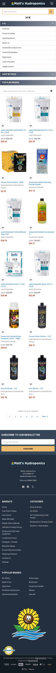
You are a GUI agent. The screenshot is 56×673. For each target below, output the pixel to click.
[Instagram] (28, 487)
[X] (33, 487)
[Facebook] (23, 487)
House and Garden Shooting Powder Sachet (40, 183)
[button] (51, 91)
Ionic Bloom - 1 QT (36, 388)
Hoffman (5, 29)
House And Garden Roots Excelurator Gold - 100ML (11, 337)
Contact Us (6, 558)
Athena (32, 590)
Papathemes (33, 661)
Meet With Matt (8, 519)
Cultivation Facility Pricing (12, 527)
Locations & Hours (9, 538)
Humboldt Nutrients (10, 52)
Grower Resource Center (11, 550)
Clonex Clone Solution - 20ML (12, 182)
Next (44, 416)
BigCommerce (40, 658)
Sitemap (5, 562)
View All (32, 594)
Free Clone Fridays (9, 511)
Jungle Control (8, 67)
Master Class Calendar (11, 523)
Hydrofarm (6, 586)
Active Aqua (33, 578)
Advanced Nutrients (10, 594)
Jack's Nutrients (8, 62)
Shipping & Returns (9, 554)
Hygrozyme (6, 57)
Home (4, 507)
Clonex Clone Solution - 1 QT (40, 336)
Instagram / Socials (9, 542)
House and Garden (36, 586)
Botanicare (33, 582)
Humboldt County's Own (11, 48)
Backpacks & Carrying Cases (41, 522)
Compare (3, 126)
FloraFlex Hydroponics (11, 590)
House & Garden (8, 33)
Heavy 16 (5, 43)
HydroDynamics (8, 38)
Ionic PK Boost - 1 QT (9, 388)
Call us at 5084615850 (28, 480)
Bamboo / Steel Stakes (39, 526)
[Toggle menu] (3, 4)
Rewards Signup (8, 546)
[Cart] (52, 3)
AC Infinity (34, 511)
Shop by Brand (36, 507)
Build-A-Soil (6, 582)
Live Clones (6, 515)
